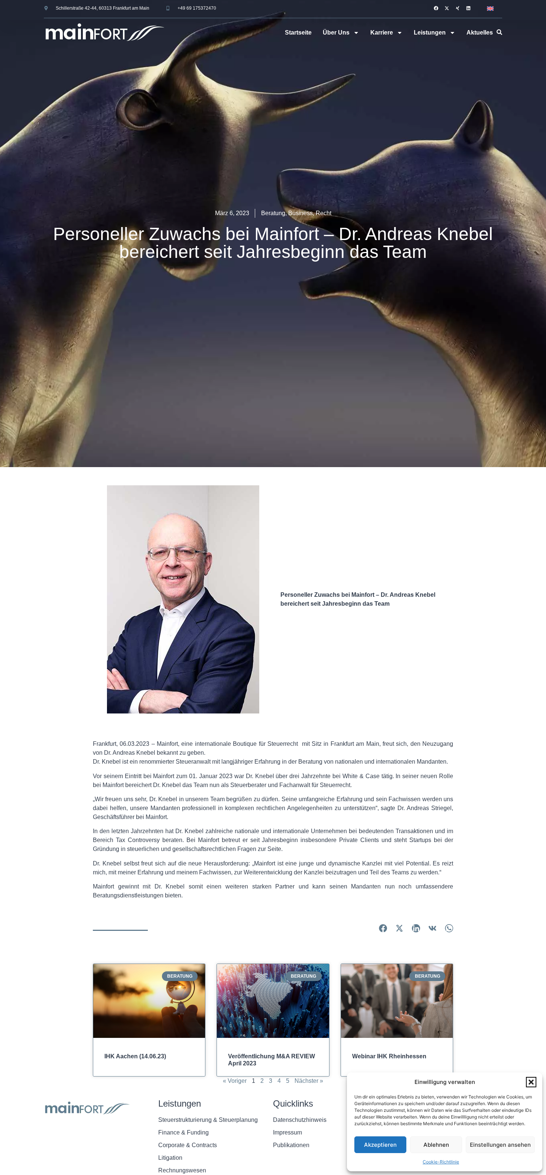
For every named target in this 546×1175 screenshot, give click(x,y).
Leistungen (430, 32)
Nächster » (309, 1081)
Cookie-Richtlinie (441, 1162)
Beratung (273, 213)
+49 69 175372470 (197, 8)
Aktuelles (480, 32)
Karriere (381, 32)
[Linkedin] (468, 8)
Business (300, 213)
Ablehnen (436, 1144)
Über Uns (336, 32)
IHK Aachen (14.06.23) (135, 1056)
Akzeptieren (380, 1144)
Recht (323, 213)
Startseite (298, 32)
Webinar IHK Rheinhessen (389, 1056)
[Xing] (457, 8)
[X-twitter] (446, 8)
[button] (531, 1082)
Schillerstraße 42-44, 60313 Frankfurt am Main (102, 8)
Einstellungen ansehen (500, 1144)
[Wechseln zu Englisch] (490, 8)
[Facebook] (436, 8)
